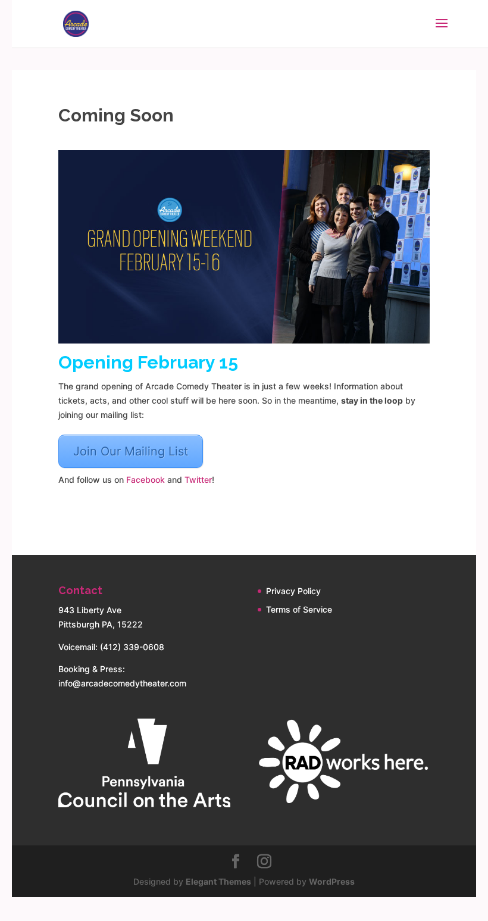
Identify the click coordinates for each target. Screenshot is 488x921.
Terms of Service (299, 609)
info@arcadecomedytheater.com (122, 683)
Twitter (198, 479)
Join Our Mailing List (130, 451)
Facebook (145, 479)
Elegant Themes (218, 881)
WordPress (332, 881)
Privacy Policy (293, 591)
